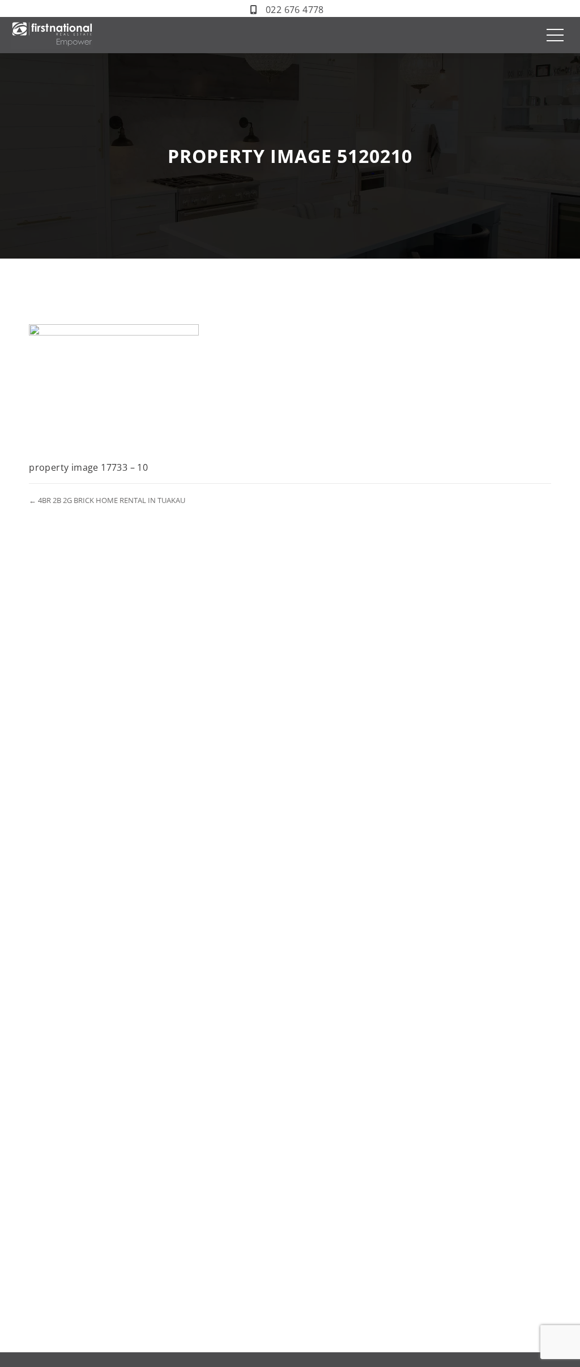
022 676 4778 (295, 9)
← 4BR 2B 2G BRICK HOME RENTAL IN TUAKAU (107, 500)
